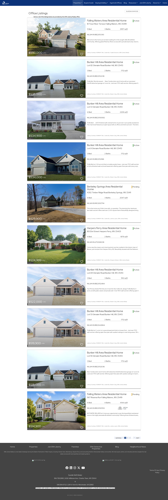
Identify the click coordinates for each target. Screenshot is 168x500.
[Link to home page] (6, 3)
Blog (125, 3)
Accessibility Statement (80, 488)
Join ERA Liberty (145, 3)
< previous (118, 438)
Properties (78, 4)
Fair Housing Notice (105, 488)
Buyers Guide (89, 3)
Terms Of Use (42, 488)
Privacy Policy (58, 488)
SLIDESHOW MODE (132, 11)
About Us (157, 4)
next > (138, 438)
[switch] (81, 53)
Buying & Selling (101, 4)
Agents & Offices (116, 3)
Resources (133, 4)
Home (165, 3)
